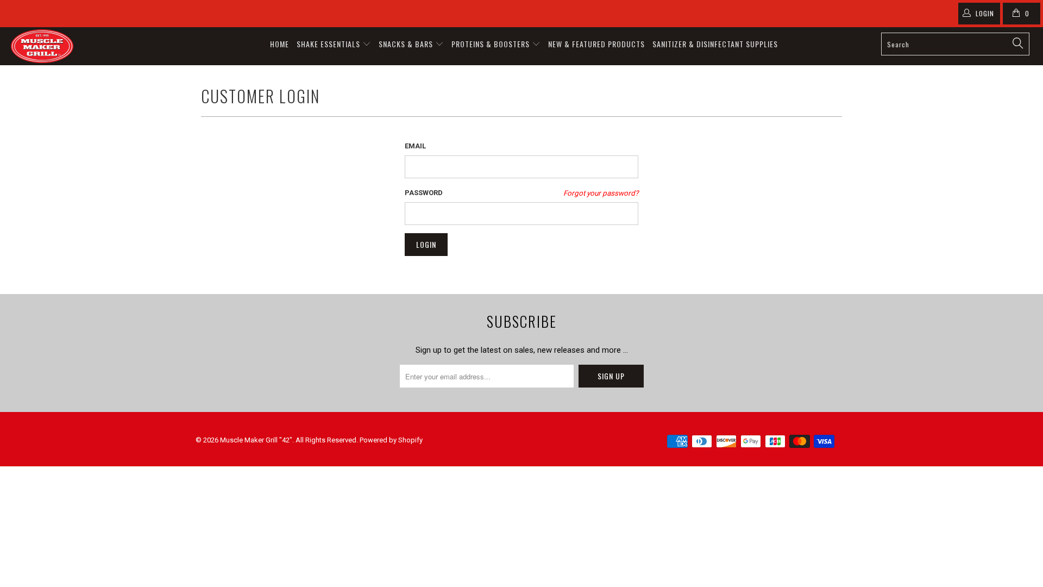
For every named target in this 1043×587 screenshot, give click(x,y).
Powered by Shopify (391, 440)
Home (279, 43)
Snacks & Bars (407, 43)
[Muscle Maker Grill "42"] (89, 46)
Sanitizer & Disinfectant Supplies (715, 43)
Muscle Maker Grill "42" (256, 440)
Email (415, 146)
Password (424, 193)
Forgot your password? (600, 193)
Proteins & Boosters (491, 43)
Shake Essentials (329, 43)
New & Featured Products (596, 43)
